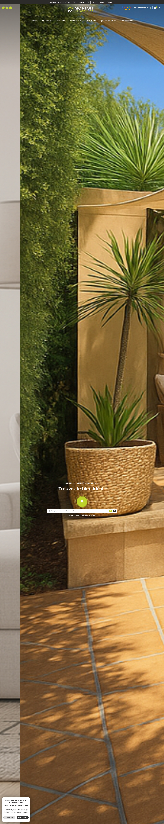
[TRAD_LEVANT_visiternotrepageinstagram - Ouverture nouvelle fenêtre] (6, 7)
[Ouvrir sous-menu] (38, 21)
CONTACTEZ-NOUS (128, 21)
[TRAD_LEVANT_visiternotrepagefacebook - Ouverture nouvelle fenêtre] (3, 7)
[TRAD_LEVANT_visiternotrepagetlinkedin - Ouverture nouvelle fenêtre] (10, 7)
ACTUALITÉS (91, 21)
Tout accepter (22, 817)
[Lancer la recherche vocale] (82, 501)
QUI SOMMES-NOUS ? (108, 21)
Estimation (61, 21)
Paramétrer (9, 817)
